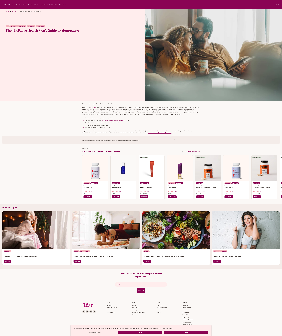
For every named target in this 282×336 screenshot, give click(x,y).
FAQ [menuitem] (133, 314)
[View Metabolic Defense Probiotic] (208, 168)
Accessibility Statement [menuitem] (187, 319)
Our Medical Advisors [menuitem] (162, 307)
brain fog (110, 120)
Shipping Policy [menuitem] (186, 310)
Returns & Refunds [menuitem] (186, 307)
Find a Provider (53, 4)
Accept (140, 332)
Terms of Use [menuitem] (185, 314)
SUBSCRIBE (141, 290)
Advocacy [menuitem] (134, 310)
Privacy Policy (169, 328)
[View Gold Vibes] (180, 168)
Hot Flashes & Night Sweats (18, 26)
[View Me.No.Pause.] (236, 168)
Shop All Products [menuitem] (111, 312)
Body (8, 26)
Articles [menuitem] (134, 305)
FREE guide (93, 107)
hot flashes (105, 120)
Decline (186, 332)
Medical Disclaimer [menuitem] (186, 322)
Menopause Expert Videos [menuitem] (138, 312)
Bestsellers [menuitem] (109, 305)
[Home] (8, 4)
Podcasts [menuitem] (159, 310)
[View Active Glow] (95, 168)
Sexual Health (40, 26)
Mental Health (31, 26)
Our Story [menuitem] (159, 305)
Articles (14, 11)
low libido (120, 120)
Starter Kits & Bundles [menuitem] (112, 307)
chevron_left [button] (182, 152)
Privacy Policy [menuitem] (185, 312)
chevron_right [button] (185, 152)
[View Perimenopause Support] (264, 168)
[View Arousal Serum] (123, 168)
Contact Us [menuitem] (185, 305)
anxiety (116, 120)
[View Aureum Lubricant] (151, 168)
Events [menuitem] (159, 312)
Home (7, 11)
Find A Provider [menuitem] (135, 307)
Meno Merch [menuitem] (110, 310)
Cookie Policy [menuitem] (185, 317)
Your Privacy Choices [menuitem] (187, 324)
